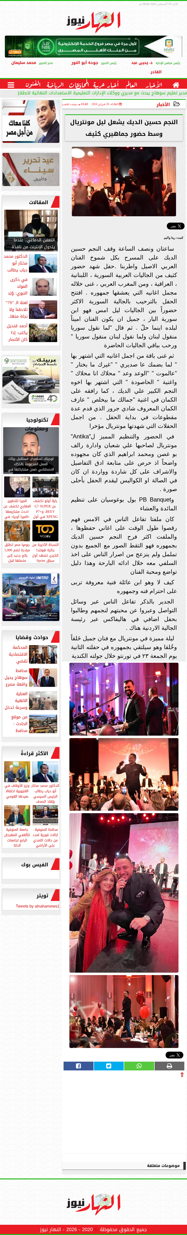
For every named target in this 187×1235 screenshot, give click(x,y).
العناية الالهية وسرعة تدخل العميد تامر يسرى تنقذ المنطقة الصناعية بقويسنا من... (31, 701)
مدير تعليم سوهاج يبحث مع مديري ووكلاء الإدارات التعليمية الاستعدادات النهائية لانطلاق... (99, 93)
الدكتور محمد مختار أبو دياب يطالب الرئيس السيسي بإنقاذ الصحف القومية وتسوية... (45, 796)
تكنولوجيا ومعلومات (36, 424)
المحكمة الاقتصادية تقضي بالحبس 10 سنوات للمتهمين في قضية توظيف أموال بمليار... (33, 654)
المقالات (38, 202)
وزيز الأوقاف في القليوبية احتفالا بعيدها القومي (17, 790)
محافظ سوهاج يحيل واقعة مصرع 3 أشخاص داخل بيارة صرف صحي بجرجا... (31, 677)
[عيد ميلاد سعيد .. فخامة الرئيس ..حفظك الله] (30, 122)
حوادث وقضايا (32, 637)
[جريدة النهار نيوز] (30, 381)
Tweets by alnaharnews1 (37, 906)
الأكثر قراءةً (34, 753)
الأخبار (163, 104)
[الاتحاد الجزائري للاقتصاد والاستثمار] (30, 170)
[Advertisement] (148, 1114)
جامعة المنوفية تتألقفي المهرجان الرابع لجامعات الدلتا (17, 837)
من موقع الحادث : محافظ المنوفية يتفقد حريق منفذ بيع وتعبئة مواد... (31, 724)
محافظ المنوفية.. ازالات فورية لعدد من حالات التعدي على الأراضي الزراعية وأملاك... (45, 839)
